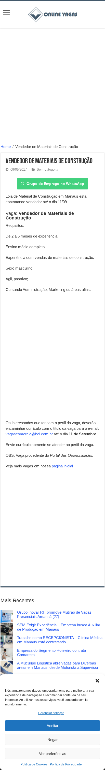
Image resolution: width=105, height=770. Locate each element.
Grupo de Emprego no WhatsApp (55, 184)
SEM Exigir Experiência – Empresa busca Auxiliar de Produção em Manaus (58, 627)
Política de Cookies (34, 764)
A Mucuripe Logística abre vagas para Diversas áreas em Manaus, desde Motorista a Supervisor (57, 665)
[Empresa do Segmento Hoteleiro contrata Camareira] (7, 654)
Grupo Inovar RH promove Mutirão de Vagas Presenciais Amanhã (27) (54, 614)
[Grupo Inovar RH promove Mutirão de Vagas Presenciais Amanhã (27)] (7, 616)
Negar (52, 739)
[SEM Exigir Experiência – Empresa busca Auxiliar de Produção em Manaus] (7, 629)
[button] (97, 680)
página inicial (62, 466)
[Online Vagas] (52, 13)
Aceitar (52, 725)
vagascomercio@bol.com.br (29, 434)
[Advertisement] (52, 87)
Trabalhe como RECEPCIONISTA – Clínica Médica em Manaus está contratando (59, 639)
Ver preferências (52, 753)
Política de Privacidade (66, 764)
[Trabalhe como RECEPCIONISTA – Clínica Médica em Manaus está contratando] (7, 641)
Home (6, 146)
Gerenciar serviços (51, 713)
